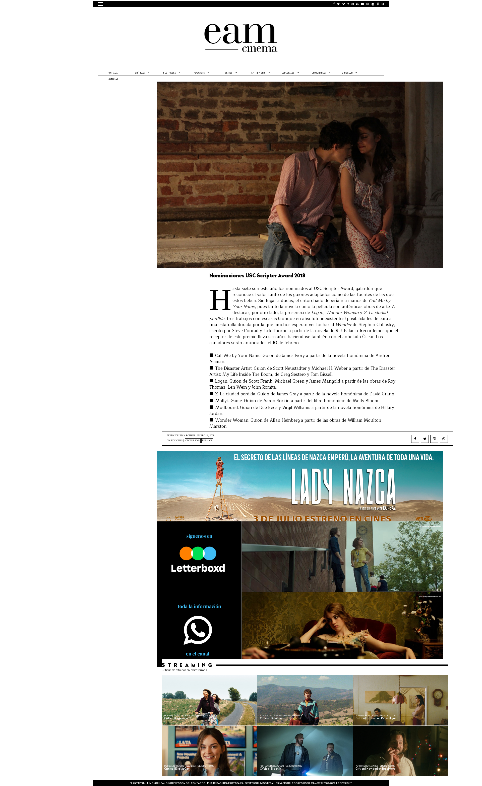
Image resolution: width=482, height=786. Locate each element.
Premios (207, 441)
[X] (425, 439)
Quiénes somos (179, 783)
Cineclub (347, 73)
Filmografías (318, 73)
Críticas (140, 73)
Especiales (288, 73)
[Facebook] (415, 439)
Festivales (169, 73)
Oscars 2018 (193, 441)
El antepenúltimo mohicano (161, 14)
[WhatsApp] (444, 439)
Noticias (113, 79)
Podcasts (199, 73)
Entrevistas (258, 73)
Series (228, 73)
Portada (113, 73)
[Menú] (100, 4)
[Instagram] (434, 439)
